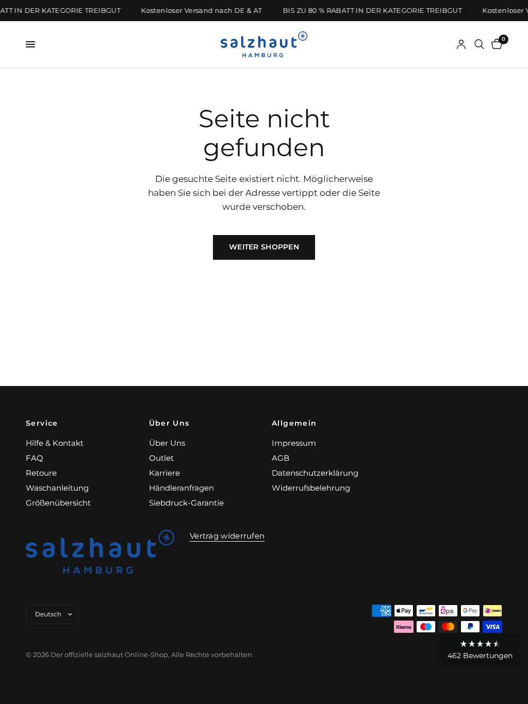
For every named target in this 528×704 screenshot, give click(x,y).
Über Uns (169, 423)
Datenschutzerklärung (315, 473)
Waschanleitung (57, 488)
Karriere (164, 473)
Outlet (161, 458)
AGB (280, 458)
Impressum (294, 443)
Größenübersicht (58, 503)
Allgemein (294, 423)
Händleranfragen (181, 488)
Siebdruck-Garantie (186, 503)
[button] (480, 649)
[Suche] (479, 44)
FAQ (34, 458)
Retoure (41, 473)
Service (42, 423)
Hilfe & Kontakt (55, 443)
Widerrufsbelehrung (311, 488)
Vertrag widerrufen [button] (227, 535)
